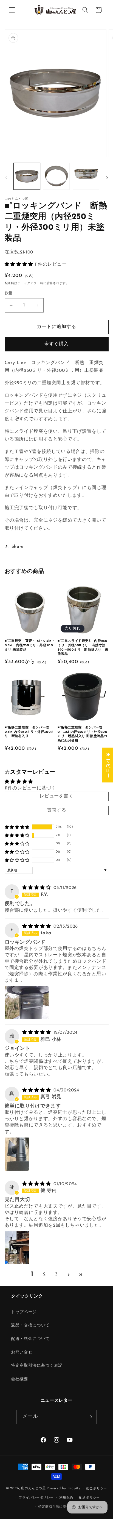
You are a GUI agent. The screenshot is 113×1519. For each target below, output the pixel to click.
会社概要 (19, 1379)
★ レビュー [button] (108, 765)
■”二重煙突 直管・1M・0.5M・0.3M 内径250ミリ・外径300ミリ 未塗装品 (30, 645)
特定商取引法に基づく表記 (37, 1365)
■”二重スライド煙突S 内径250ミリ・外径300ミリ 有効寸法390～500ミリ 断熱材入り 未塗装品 (83, 647)
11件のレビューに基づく (30, 788)
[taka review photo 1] (27, 1002)
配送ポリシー (89, 1497)
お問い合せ (21, 1352)
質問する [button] (56, 810)
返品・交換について (30, 1325)
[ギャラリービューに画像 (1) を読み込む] (27, 176)
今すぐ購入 (56, 344)
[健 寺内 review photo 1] (17, 1247)
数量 (9, 293)
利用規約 (66, 1497)
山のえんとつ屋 (33, 1488)
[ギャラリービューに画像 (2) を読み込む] (56, 176)
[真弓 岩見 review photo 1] (17, 1154)
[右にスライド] (107, 178)
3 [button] (56, 1274)
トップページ (24, 1312)
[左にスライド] (6, 178)
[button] (12, 10)
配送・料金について (30, 1339)
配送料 (9, 283)
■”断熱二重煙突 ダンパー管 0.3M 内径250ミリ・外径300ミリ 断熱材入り (29, 732)
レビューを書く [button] (56, 796)
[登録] (89, 1417)
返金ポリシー (96, 1488)
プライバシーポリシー (36, 1497)
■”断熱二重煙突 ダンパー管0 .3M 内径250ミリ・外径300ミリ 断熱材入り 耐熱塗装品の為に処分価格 (82, 734)
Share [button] (18, 546)
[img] (37, 888)
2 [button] (44, 1274)
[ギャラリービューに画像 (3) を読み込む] (86, 176)
